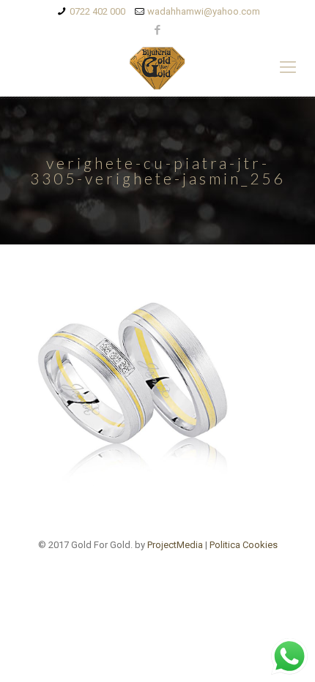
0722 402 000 (97, 11)
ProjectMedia (175, 544)
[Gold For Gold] (157, 67)
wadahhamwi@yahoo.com (203, 11)
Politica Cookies (244, 544)
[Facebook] (158, 30)
